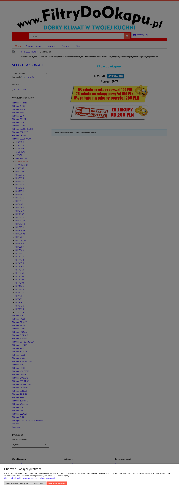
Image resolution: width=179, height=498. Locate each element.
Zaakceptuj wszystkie (57, 483)
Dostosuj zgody (38, 483)
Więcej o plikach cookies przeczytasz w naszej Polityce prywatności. (29, 478)
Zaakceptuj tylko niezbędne (17, 483)
